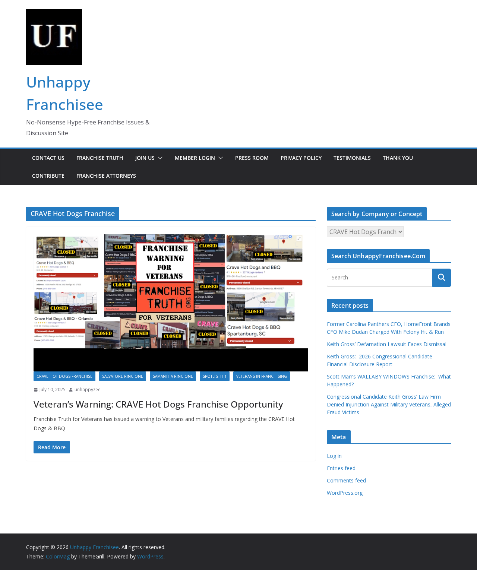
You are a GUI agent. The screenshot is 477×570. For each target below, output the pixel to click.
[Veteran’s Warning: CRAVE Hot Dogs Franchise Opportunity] (171, 303)
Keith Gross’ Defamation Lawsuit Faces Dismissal (386, 344)
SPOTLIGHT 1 (215, 376)
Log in (334, 455)
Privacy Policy (301, 157)
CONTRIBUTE (48, 175)
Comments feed (346, 480)
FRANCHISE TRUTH (99, 157)
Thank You (398, 157)
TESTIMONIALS (352, 157)
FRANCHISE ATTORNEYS (106, 175)
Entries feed (341, 468)
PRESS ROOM (252, 157)
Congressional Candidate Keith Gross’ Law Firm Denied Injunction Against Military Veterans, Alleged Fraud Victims (389, 404)
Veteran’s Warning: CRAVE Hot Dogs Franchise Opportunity (158, 404)
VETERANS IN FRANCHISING (261, 376)
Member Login (195, 157)
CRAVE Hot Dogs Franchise (64, 376)
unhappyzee (88, 389)
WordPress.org (345, 492)
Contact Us (48, 157)
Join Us (145, 157)
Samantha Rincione (173, 376)
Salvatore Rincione (122, 376)
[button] (159, 158)
